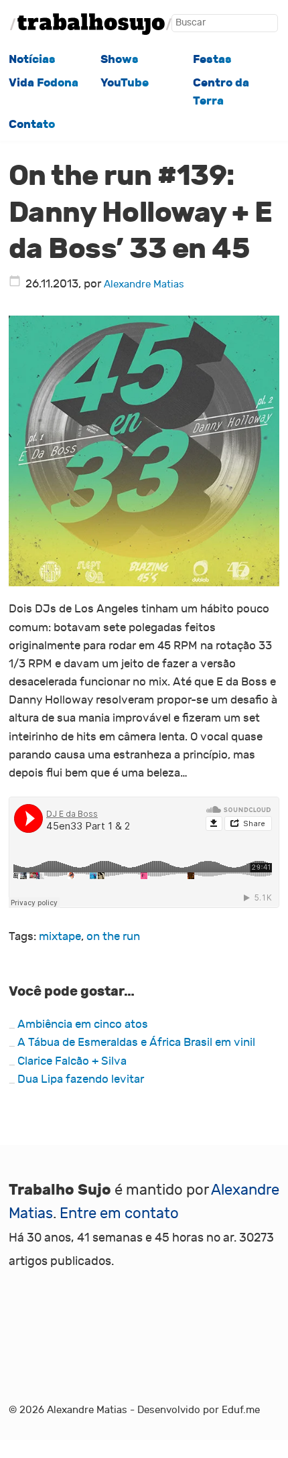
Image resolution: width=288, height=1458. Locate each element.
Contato (32, 124)
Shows (119, 59)
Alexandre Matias (144, 284)
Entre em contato (119, 1213)
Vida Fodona (43, 83)
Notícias (32, 59)
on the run (113, 936)
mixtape (60, 936)
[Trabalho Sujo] (90, 24)
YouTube (124, 83)
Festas (212, 59)
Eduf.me (241, 1410)
